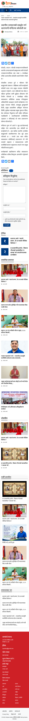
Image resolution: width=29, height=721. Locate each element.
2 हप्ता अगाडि (5, 284)
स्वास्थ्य (17, 703)
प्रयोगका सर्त (17, 711)
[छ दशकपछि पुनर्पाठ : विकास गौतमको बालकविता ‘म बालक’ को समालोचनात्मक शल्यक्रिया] (14, 454)
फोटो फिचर (18, 686)
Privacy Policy (5, 714)
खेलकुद (4, 695)
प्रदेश (3, 703)
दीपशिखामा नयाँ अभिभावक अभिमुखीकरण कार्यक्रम (12, 408)
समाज (16, 700)
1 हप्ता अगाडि (5, 468)
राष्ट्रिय (16, 692)
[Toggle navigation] (2, 10)
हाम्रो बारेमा (4, 711)
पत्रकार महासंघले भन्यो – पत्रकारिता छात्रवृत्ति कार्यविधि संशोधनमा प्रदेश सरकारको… (13, 357)
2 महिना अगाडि (5, 335)
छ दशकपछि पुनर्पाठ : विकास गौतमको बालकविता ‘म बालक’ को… (14, 464)
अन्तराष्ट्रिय (4, 689)
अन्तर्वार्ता (4, 692)
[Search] (7, 10)
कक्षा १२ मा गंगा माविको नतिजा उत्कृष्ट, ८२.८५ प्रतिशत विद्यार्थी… (13, 331)
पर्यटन (3, 700)
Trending (18, 10)
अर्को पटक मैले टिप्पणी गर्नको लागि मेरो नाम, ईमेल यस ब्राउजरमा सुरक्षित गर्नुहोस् (15, 220)
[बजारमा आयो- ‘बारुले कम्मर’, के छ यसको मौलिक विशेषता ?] (14, 270)
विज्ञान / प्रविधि (18, 697)
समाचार (8, 16)
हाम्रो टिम (10, 711)
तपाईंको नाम (6, 205)
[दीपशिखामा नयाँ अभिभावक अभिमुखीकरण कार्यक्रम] (14, 398)
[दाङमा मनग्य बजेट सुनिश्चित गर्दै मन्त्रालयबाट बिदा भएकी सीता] (14, 296)
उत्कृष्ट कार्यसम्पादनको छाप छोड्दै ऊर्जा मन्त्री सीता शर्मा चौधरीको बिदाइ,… (14, 382)
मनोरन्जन (17, 689)
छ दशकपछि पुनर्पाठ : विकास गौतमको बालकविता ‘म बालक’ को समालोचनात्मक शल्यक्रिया (19, 251)
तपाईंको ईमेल (6, 212)
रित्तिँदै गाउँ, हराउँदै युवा (8, 542)
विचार (16, 695)
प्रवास (16, 684)
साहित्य (4, 697)
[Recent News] (11, 10)
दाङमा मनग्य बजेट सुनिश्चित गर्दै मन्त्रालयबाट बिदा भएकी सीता (14, 306)
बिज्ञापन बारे (13, 714)
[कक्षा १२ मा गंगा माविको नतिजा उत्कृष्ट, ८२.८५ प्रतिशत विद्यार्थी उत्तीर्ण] (14, 321)
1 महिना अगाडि (5, 309)
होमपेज (2, 16)
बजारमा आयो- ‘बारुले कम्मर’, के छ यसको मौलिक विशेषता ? (18, 241)
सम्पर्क (19, 714)
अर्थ (3, 686)
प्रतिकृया (5, 185)
